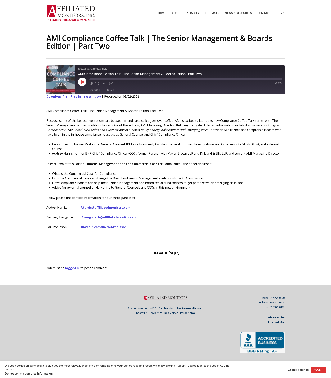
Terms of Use (276, 322)
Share (111, 89)
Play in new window (86, 96)
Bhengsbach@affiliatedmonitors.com (110, 217)
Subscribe (96, 89)
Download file (56, 96)
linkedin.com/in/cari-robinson (104, 227)
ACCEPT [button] (319, 369)
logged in (72, 268)
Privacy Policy (276, 317)
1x (104, 83)
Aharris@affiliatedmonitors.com (105, 207)
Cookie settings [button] (298, 369)
